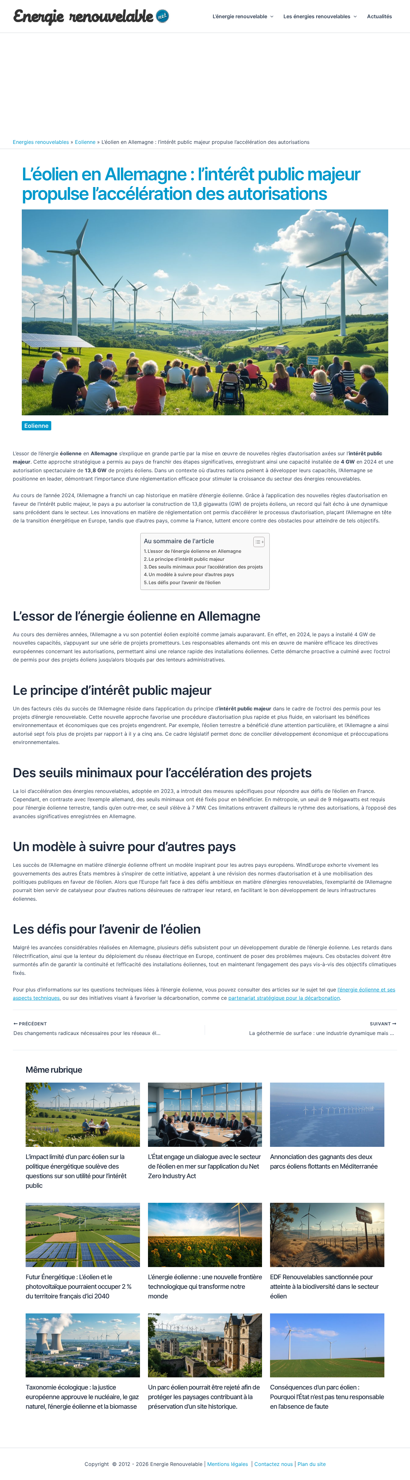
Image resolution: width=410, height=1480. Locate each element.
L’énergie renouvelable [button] (240, 16)
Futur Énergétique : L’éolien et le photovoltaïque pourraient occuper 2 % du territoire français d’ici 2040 (79, 1286)
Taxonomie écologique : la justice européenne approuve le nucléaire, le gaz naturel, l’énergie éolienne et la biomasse (82, 1396)
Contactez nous (273, 1464)
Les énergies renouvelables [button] (316, 16)
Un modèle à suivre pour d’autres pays (191, 574)
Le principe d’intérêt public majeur (187, 559)
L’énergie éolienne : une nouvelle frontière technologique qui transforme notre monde (205, 1286)
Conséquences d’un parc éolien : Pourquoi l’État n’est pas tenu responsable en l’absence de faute (327, 1396)
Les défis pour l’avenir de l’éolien (185, 582)
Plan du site (312, 1464)
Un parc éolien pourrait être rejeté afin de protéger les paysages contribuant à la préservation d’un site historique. (204, 1396)
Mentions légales (228, 1464)
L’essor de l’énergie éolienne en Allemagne (194, 551)
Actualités (379, 16)
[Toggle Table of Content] (256, 541)
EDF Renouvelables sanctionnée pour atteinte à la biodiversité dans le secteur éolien (324, 1286)
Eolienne (85, 142)
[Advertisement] (205, 87)
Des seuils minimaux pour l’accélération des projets (206, 566)
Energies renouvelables (41, 142)
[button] (270, 16)
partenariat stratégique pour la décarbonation (284, 998)
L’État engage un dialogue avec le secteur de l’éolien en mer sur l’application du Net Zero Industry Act (204, 1166)
